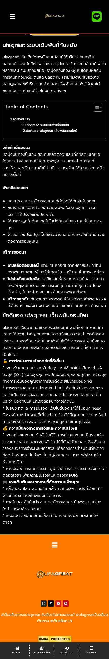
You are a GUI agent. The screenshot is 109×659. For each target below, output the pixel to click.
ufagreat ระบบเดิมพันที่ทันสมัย (47, 125)
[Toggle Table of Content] (95, 107)
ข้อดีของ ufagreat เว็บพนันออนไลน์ (51, 130)
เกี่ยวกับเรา (21, 119)
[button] (54, 544)
